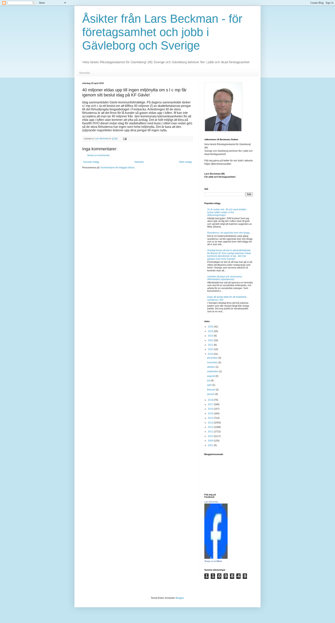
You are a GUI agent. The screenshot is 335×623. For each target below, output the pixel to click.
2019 (211, 354)
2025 (211, 331)
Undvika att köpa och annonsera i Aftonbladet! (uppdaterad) (225, 278)
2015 (211, 413)
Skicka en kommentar (98, 155)
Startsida (84, 72)
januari (211, 394)
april (209, 385)
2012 (211, 427)
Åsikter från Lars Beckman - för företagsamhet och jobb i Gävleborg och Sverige (162, 32)
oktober (211, 367)
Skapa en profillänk (213, 561)
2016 (211, 409)
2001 (211, 445)
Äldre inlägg (185, 162)
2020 (211, 349)
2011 (211, 431)
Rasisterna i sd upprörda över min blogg (228, 232)
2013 (211, 422)
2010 (211, 436)
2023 (211, 335)
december (212, 357)
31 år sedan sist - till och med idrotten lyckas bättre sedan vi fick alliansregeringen (226, 212)
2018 (211, 400)
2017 (211, 404)
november (212, 362)
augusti (211, 376)
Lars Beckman (211, 502)
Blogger (180, 598)
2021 (211, 345)
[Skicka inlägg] (124, 138)
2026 (211, 326)
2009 (211, 440)
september (213, 371)
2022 (211, 340)
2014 (211, 418)
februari (211, 389)
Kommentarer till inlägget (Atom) (118, 167)
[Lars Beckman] (216, 558)
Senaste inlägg (91, 162)
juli (209, 380)
